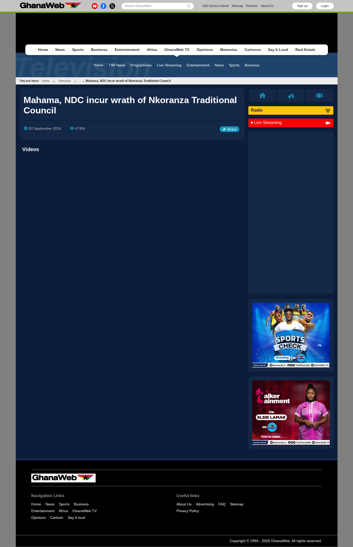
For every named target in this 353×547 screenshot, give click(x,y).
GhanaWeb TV (176, 50)
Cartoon (56, 517)
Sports (78, 50)
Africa (152, 50)
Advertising (205, 504)
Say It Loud (278, 50)
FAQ (222, 504)
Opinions (205, 50)
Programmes (141, 65)
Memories (228, 50)
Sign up (302, 6)
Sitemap (237, 6)
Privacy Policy (188, 511)
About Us (267, 6)
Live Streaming (169, 65)
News (60, 50)
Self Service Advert (215, 6)
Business (99, 50)
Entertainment (127, 50)
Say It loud (76, 517)
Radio (257, 110)
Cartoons (252, 50)
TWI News (117, 65)
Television (64, 80)
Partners (252, 6)
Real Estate (305, 50)
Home (43, 50)
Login (325, 6)
